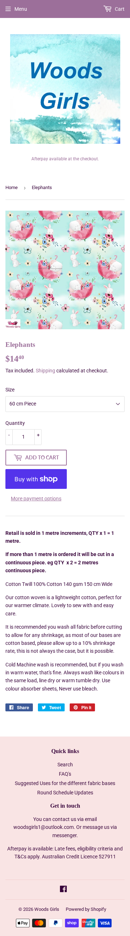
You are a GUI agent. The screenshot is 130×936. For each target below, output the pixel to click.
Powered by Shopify (86, 909)
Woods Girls (46, 909)
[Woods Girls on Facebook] (63, 890)
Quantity (15, 423)
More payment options (36, 498)
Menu (20, 9)
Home (11, 187)
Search (65, 764)
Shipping (45, 370)
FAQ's (65, 774)
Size (9, 390)
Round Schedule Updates (65, 792)
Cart (119, 9)
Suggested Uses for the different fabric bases (65, 783)
